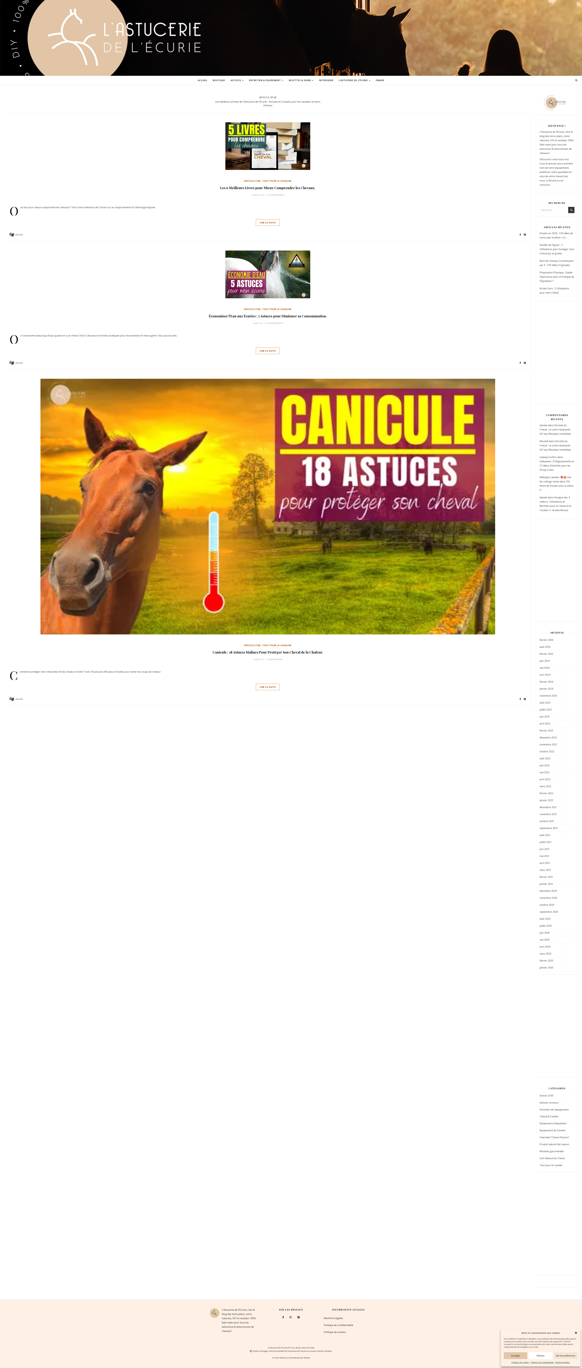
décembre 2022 (548, 737)
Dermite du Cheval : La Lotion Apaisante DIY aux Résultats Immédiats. (556, 429)
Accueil (202, 80)
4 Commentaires (275, 194)
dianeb (19, 234)
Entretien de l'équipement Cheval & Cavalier (554, 1113)
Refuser (541, 1355)
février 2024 (546, 681)
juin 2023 (545, 716)
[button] (575, 1332)
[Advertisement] (557, 355)
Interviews (326, 80)
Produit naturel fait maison (554, 1144)
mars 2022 (545, 786)
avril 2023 (545, 723)
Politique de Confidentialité (542, 1362)
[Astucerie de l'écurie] (291, 38)
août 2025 (545, 647)
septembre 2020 (549, 911)
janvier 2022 (546, 800)
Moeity (307, 1357)
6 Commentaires (274, 322)
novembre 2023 (548, 695)
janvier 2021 (546, 884)
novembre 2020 (548, 898)
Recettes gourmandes (552, 1151)
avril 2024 (545, 674)
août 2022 (545, 758)
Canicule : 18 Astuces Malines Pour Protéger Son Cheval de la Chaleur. (268, 652)
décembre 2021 (548, 807)
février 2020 (546, 960)
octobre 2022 (547, 751)
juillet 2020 (546, 925)
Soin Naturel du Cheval (552, 1158)
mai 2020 (545, 939)
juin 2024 (545, 660)
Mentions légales (562, 1362)
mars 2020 (545, 953)
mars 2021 (545, 870)
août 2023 (545, 702)
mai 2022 (545, 772)
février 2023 (546, 730)
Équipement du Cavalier (553, 1130)
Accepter (515, 1355)
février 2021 (546, 877)
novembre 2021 (548, 814)
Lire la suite (268, 222)
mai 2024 (545, 667)
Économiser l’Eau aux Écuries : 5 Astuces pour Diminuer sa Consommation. (268, 316)
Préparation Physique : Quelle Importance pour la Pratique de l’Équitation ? (557, 277)
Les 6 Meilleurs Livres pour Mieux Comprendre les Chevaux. (267, 188)
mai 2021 (545, 856)
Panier (380, 80)
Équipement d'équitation (553, 1123)
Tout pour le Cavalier (276, 180)
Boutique (219, 80)
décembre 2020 (548, 891)
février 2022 (546, 793)
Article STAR (252, 180)
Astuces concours (549, 1102)
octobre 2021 (547, 821)
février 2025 (546, 654)
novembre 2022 (548, 744)
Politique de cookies (520, 1362)
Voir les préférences (565, 1355)
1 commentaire (274, 659)
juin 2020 (545, 932)
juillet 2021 (546, 842)
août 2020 (545, 918)
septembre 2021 (549, 828)
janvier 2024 (546, 688)
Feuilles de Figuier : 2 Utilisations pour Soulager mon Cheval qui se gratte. (557, 249)
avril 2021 (545, 863)
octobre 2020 (547, 904)
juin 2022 (545, 765)
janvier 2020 (546, 967)
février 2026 (546, 640)
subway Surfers (548, 457)
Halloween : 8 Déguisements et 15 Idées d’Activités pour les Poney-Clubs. (557, 466)
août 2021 (545, 835)
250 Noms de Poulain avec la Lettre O (557, 486)
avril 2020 (545, 946)
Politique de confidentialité (338, 1325)
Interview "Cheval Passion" (554, 1137)
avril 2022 (545, 779)
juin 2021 (545, 849)
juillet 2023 (546, 709)
